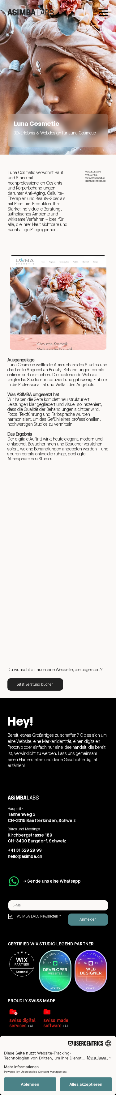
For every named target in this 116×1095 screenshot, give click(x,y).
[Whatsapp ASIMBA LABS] (14, 881)
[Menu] (104, 12)
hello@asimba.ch (25, 856)
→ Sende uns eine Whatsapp (52, 881)
